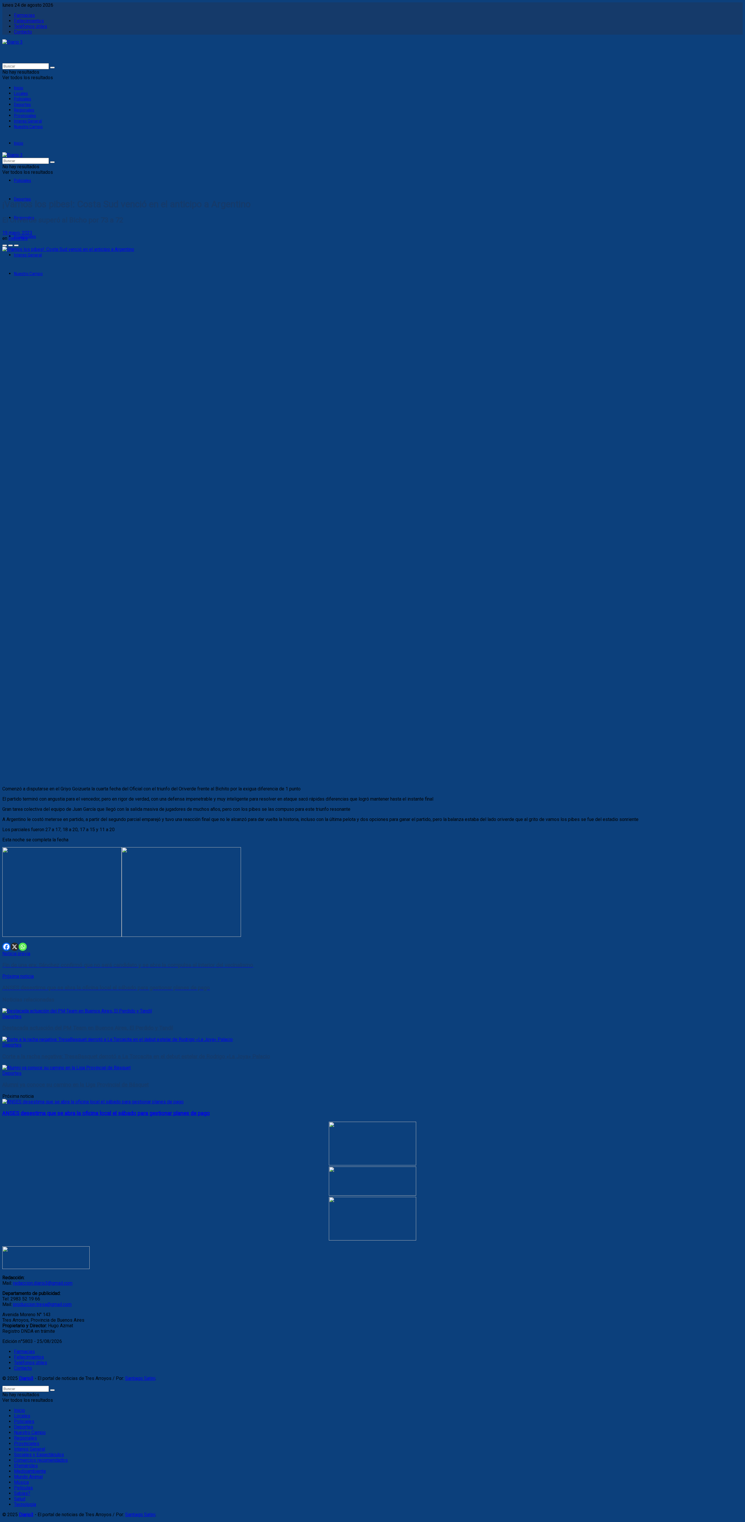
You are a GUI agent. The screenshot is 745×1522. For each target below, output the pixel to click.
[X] (14, 947)
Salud (19, 1499)
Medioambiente (30, 1471)
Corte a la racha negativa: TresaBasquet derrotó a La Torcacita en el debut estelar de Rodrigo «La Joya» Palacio (136, 1056)
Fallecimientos (29, 21)
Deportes (22, 104)
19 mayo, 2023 (17, 233)
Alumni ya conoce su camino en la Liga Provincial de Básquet (75, 1085)
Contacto (23, 32)
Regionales (24, 110)
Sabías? (22, 1493)
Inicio (18, 88)
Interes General (28, 121)
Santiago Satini (140, 1378)
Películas (23, 1488)
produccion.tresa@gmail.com (42, 1304)
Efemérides (26, 1465)
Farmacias (24, 15)
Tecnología (25, 1504)
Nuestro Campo (28, 126)
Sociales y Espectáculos (39, 1454)
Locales (21, 93)
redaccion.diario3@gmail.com (42, 1283)
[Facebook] (6, 947)
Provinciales (25, 115)
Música (21, 1482)
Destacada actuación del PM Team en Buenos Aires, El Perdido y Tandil (87, 1028)
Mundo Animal (28, 1476)
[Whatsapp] (23, 947)
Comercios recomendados (41, 1460)
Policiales (22, 99)
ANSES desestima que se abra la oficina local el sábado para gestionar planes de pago (106, 1113)
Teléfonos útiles (30, 26)
